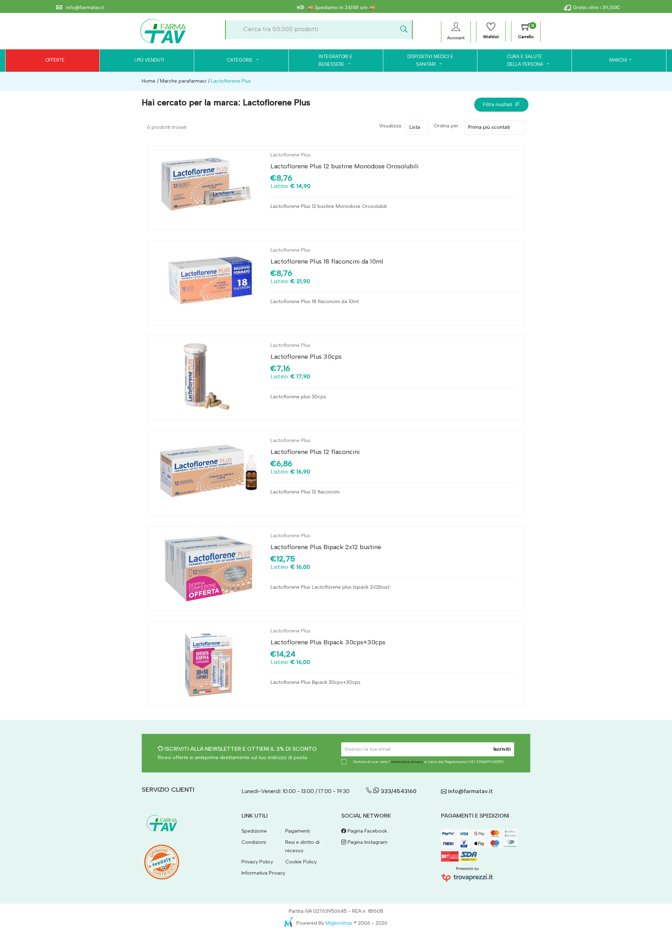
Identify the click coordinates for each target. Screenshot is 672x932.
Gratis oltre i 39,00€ (596, 7)
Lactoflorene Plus (290, 155)
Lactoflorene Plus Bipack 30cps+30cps (328, 642)
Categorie (240, 60)
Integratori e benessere (335, 60)
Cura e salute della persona (521, 60)
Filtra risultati (499, 104)
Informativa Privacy (263, 873)
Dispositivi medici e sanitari (430, 60)
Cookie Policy (301, 862)
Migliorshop (339, 923)
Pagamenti (297, 831)
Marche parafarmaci (182, 81)
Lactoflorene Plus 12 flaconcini (315, 452)
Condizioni (253, 842)
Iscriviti (502, 749)
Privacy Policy (257, 862)
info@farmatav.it (84, 7)
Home (148, 81)
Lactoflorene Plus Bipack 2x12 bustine (326, 547)
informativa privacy (407, 761)
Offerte (55, 60)
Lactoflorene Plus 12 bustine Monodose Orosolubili (345, 166)
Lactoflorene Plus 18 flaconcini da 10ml (327, 261)
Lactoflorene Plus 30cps (306, 356)
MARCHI (618, 60)
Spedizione (254, 831)
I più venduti (149, 60)
